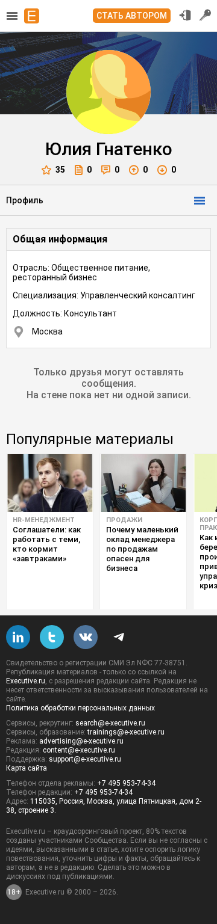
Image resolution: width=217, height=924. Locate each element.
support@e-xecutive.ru (85, 759)
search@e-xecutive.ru (110, 723)
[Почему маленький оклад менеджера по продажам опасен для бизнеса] (143, 483)
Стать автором (131, 15)
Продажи (124, 520)
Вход (185, 15)
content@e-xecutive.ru (79, 750)
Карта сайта (26, 768)
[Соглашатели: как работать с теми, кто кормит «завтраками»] (50, 483)
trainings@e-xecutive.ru (126, 732)
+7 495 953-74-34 (126, 783)
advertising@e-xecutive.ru (81, 741)
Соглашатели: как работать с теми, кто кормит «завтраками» (47, 544)
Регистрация (206, 15)
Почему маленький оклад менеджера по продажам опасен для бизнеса (142, 549)
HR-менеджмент (44, 520)
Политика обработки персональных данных (80, 708)
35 (60, 169)
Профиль (24, 200)
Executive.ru (25, 681)
